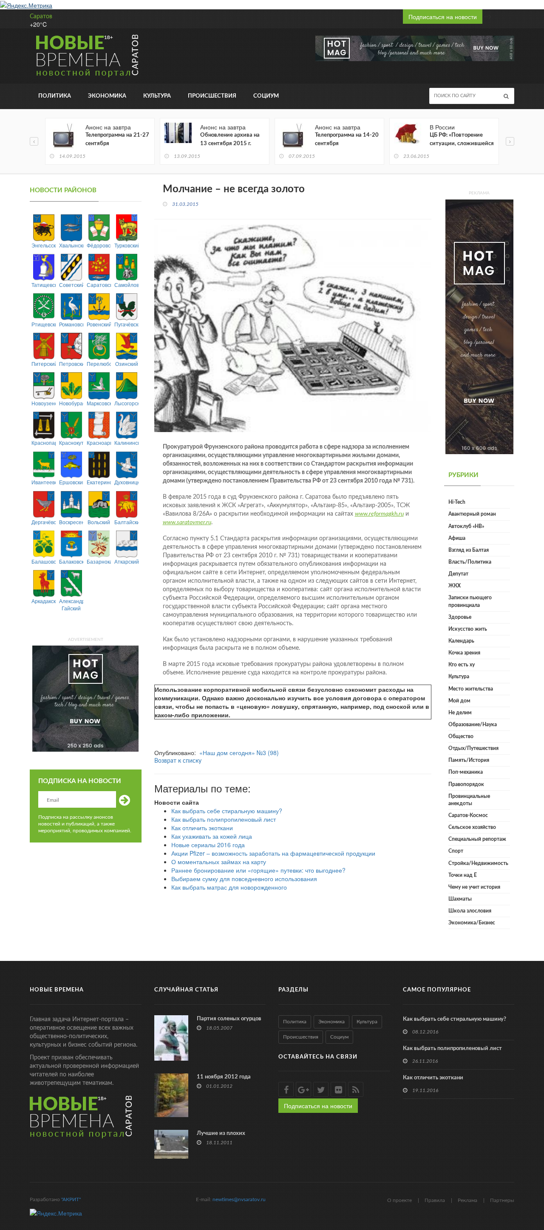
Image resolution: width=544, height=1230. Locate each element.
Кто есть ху (461, 664)
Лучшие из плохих (221, 1133)
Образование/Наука (472, 724)
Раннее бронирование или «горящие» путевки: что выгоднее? (258, 870)
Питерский (43, 363)
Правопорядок (466, 784)
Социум (266, 96)
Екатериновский (99, 482)
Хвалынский (71, 245)
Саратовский (99, 284)
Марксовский (99, 403)
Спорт (455, 851)
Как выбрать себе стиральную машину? (226, 810)
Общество (460, 736)
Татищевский (43, 284)
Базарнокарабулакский (99, 561)
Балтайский (126, 521)
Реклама (467, 1200)
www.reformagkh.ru (379, 514)
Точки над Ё (462, 875)
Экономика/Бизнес (471, 922)
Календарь (461, 640)
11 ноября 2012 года (224, 1077)
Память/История (468, 760)
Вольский (99, 521)
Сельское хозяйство (472, 827)
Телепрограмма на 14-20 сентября (347, 139)
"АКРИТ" (71, 1199)
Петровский (71, 363)
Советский (71, 284)
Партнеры (502, 1200)
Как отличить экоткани (202, 827)
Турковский (126, 245)
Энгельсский (43, 245)
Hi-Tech (456, 502)
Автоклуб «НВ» (466, 526)
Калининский (126, 442)
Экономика (107, 96)
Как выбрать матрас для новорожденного (229, 887)
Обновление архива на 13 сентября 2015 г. (230, 139)
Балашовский (43, 561)
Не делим (460, 712)
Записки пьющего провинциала (470, 601)
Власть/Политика (469, 561)
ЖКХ (454, 585)
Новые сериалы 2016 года (208, 844)
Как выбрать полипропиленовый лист (223, 819)
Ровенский (99, 324)
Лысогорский (126, 403)
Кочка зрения (464, 652)
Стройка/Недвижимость (478, 863)
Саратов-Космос (468, 815)
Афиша (456, 538)
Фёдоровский (99, 245)
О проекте (399, 1200)
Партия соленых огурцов (229, 1019)
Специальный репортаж (477, 839)
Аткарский (126, 561)
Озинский (126, 363)
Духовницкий (126, 482)
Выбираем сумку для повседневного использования (244, 878)
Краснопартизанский (43, 442)
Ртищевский (43, 324)
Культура (157, 96)
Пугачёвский (126, 324)
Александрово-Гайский (71, 604)
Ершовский (71, 482)
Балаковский (71, 561)
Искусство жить (467, 629)
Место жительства (470, 688)
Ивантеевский (43, 482)
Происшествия (212, 96)
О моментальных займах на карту (218, 861)
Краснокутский (71, 442)
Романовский (71, 324)
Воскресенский (71, 521)
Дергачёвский (43, 521)
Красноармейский (99, 442)
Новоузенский (43, 403)
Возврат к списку (177, 761)
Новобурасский (71, 403)
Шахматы (460, 898)
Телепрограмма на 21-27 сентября (117, 139)
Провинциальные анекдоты (469, 800)
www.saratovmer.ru (187, 522)
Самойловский (126, 284)
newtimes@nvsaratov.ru (239, 1199)
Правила (435, 1200)
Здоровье (459, 617)
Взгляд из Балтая (468, 550)
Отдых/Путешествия (473, 748)
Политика (54, 96)
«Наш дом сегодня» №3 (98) (239, 752)
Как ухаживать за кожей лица (211, 836)
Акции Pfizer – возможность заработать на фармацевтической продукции (273, 853)
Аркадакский (43, 600)
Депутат (458, 573)
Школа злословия (469, 910)
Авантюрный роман (472, 514)
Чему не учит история (474, 887)
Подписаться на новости (442, 16)
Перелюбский (99, 363)
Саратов (41, 17)
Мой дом (459, 700)
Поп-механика (465, 772)
